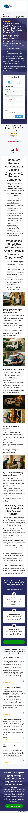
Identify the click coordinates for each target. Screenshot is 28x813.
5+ (15, 112)
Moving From (8, 89)
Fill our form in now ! (14, 806)
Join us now (14, 642)
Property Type (8, 104)
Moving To (7, 94)
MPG (25, 811)
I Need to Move (8, 99)
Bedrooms (7, 110)
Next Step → (19, 116)
